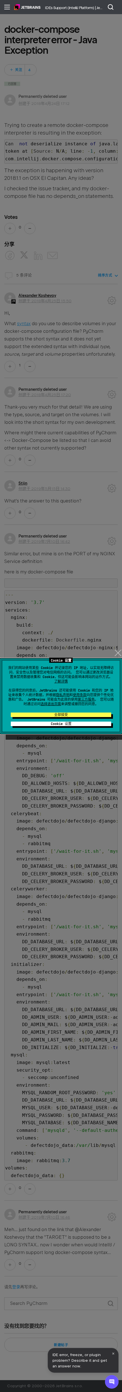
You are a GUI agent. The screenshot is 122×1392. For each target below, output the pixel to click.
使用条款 (80, 695)
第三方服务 (86, 699)
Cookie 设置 (61, 724)
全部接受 (61, 715)
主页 (27, 7)
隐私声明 (63, 695)
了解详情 (61, 681)
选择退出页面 (51, 704)
